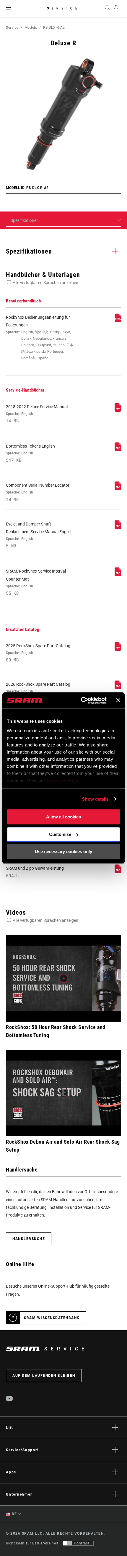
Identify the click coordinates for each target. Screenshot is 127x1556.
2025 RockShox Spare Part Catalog (38, 652)
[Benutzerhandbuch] (118, 320)
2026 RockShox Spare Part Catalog (38, 691)
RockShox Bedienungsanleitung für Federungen (39, 337)
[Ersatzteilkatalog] (118, 649)
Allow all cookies (63, 816)
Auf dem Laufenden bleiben (43, 1376)
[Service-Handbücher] (118, 410)
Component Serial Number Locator (37, 492)
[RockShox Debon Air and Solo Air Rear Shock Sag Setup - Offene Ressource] (63, 1093)
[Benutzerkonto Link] (116, 9)
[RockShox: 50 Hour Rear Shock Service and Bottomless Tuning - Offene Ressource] (63, 978)
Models (31, 27)
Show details (95, 799)
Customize (60, 834)
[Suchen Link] (107, 8)
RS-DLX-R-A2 (54, 27)
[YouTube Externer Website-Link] (9, 1399)
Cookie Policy (62, 780)
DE (14, 1514)
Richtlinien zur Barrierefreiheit (32, 1543)
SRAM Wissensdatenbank (52, 1318)
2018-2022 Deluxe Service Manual (37, 413)
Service (63, 8)
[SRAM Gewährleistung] (118, 871)
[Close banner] (118, 700)
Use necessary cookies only (63, 851)
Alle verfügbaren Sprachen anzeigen (45, 282)
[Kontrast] (67, 1543)
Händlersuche (28, 1239)
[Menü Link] (8, 8)
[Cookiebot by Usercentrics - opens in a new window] (81, 700)
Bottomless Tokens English (30, 453)
